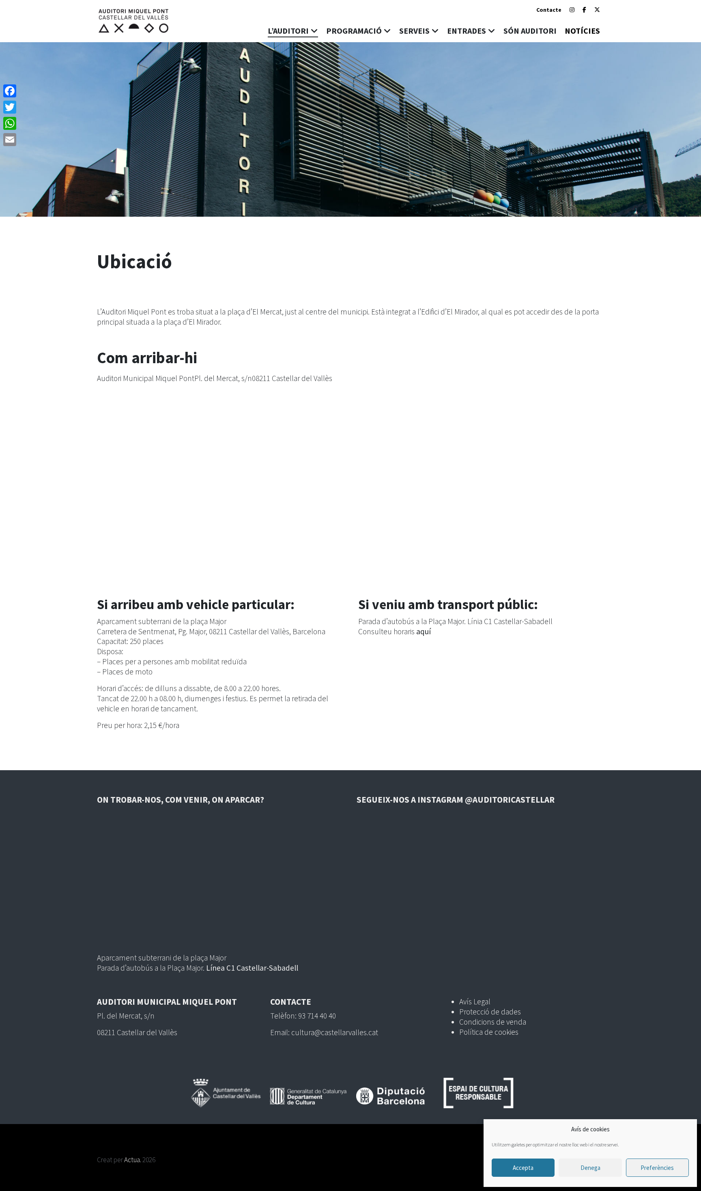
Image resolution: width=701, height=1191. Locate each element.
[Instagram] (572, 9)
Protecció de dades (490, 1012)
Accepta (523, 1168)
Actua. (132, 1159)
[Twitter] (10, 107)
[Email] (10, 139)
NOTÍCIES (582, 31)
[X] (597, 9)
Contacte (548, 9)
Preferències (657, 1168)
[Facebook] (584, 9)
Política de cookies (488, 1032)
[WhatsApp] (10, 123)
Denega (590, 1168)
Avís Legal (474, 1001)
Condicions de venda (492, 1022)
